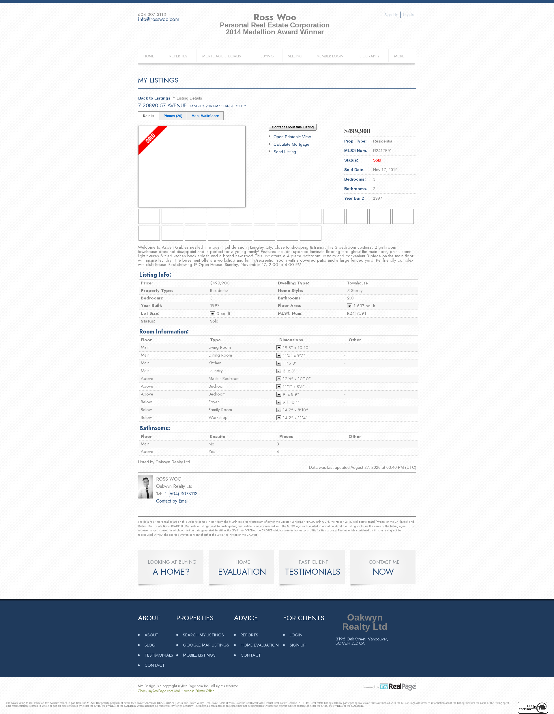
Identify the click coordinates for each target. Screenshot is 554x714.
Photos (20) (173, 116)
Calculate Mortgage (291, 144)
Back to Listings (154, 98)
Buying (267, 56)
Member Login (330, 56)
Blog (150, 645)
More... (401, 56)
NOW (383, 572)
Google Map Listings (206, 645)
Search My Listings (203, 635)
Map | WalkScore (205, 116)
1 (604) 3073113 (181, 493)
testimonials (312, 572)
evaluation (242, 572)
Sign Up (391, 15)
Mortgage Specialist (222, 56)
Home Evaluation (260, 645)
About (151, 635)
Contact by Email (172, 501)
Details (148, 116)
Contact (155, 665)
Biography (369, 56)
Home (148, 56)
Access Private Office (199, 691)
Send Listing (285, 151)
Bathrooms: (154, 428)
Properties (177, 56)
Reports (249, 635)
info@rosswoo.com (158, 19)
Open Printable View (292, 136)
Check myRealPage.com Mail (159, 691)
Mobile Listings (199, 655)
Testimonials (159, 655)
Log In (408, 15)
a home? (171, 572)
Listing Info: (155, 275)
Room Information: (164, 331)
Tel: (159, 493)
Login (296, 635)
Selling (295, 56)
